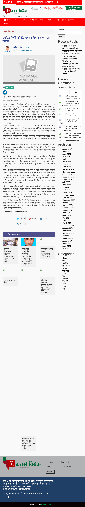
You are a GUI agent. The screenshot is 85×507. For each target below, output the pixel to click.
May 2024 (66, 218)
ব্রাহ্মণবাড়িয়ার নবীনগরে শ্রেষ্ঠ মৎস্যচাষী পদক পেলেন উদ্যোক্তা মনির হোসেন (70, 128)
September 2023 (68, 238)
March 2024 (67, 223)
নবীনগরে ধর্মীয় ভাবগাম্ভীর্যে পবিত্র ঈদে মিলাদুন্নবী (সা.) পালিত (71, 71)
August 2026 (67, 149)
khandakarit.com (48, 504)
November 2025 (68, 172)
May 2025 (66, 187)
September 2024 (68, 208)
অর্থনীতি (41, 20)
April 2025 (66, 190)
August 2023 (67, 241)
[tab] (64, 92)
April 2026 (66, 159)
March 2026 (67, 162)
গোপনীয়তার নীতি (52, 467)
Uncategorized (68, 258)
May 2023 (66, 248)
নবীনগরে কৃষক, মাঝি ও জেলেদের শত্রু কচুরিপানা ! (21, 2)
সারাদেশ (65, 286)
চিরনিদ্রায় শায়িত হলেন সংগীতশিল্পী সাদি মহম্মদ (47, 253)
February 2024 (68, 225)
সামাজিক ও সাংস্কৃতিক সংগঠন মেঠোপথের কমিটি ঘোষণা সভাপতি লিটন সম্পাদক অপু (27, 256)
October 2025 (67, 174)
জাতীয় (15, 20)
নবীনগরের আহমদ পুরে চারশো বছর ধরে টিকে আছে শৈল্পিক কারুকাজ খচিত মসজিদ (72, 53)
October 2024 (67, 205)
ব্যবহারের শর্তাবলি (66, 467)
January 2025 (67, 197)
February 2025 (68, 195)
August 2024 (67, 210)
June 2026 (66, 154)
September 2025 (68, 177)
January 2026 (67, 167)
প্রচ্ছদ (8, 20)
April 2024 (66, 220)
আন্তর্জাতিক (33, 20)
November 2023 (68, 233)
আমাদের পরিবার (52, 462)
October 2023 (67, 236)
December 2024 (68, 200)
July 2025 (66, 182)
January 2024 (67, 228)
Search (61, 29)
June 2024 (66, 215)
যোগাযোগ (50, 471)
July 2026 (66, 151)
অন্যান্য (6, 24)
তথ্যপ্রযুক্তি (50, 20)
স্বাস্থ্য (58, 20)
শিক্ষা (64, 20)
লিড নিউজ (65, 281)
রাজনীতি (24, 20)
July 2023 (66, 243)
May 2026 (66, 156)
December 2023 (68, 231)
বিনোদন (70, 20)
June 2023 (66, 246)
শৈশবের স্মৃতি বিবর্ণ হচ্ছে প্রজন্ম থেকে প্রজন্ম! (70, 65)
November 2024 (68, 202)
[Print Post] (5, 92)
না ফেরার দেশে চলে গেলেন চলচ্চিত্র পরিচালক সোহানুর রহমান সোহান (28, 443)
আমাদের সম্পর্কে (65, 462)
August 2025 (67, 179)
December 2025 (68, 169)
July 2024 (66, 213)
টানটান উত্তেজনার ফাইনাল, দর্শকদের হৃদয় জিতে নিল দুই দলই (9, 255)
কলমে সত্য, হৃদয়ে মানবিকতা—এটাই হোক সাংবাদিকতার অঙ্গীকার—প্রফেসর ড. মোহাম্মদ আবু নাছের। (70, 136)
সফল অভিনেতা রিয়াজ (9, 281)
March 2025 (67, 192)
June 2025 (66, 185)
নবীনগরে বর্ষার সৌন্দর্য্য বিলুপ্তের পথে (69, 59)
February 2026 (68, 164)
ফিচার (64, 273)
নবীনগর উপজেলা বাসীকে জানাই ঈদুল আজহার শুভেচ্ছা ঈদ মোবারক (46, 286)
